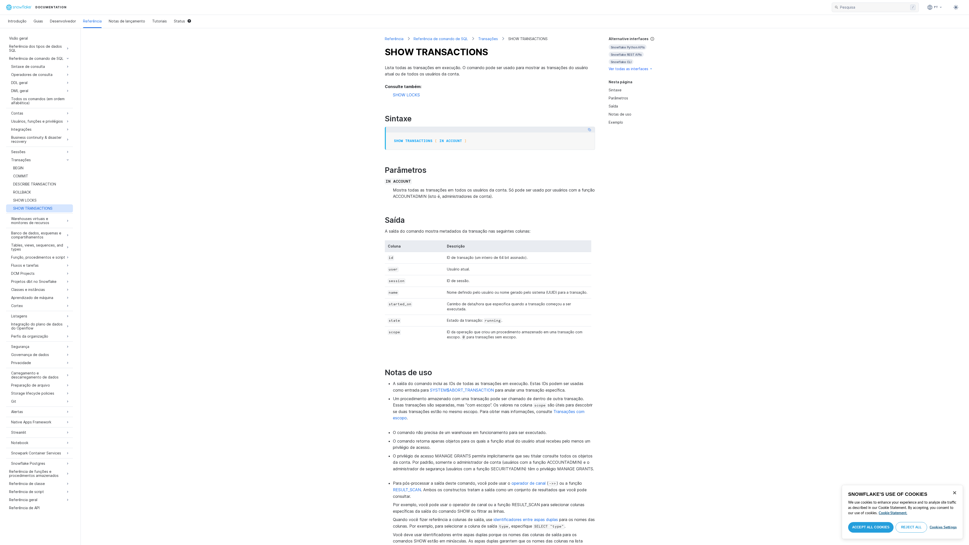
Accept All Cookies (871, 527)
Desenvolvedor (63, 21)
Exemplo (616, 122)
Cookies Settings (943, 527)
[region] (902, 512)
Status (179, 21)
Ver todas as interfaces (628, 69)
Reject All (911, 527)
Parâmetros (618, 98)
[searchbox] (874, 7)
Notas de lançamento (127, 21)
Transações (488, 39)
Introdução (17, 21)
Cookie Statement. (893, 513)
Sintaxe (615, 90)
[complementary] (637, 53)
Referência (92, 21)
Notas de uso (620, 114)
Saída (613, 106)
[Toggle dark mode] (956, 7)
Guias (38, 21)
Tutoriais (159, 21)
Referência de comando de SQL (441, 39)
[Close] (954, 492)
